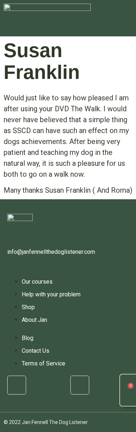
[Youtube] (79, 385)
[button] (125, 18)
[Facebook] (16, 385)
